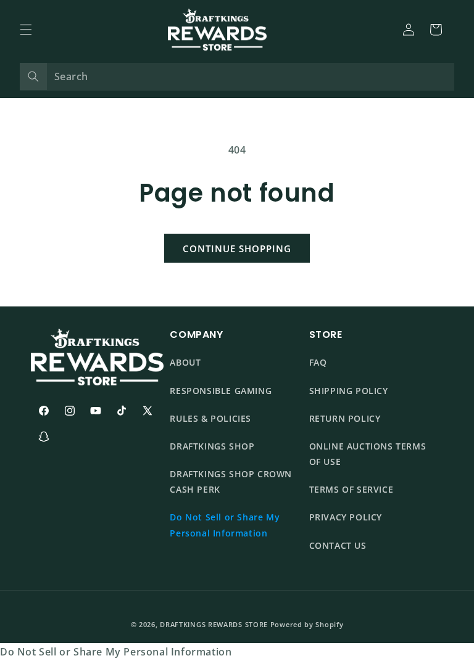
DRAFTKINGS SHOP (212, 446)
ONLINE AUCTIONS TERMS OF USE (367, 453)
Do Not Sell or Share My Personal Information (225, 524)
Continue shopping (237, 248)
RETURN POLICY (345, 418)
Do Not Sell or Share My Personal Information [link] (115, 652)
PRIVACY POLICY (345, 517)
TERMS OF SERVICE (351, 489)
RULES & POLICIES (210, 418)
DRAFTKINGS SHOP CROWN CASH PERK (231, 481)
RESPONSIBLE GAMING (221, 390)
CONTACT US (338, 545)
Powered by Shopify (307, 624)
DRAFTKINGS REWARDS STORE (214, 624)
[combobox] (237, 77)
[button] (26, 29)
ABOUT (185, 362)
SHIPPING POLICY (348, 390)
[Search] (33, 76)
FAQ (318, 362)
